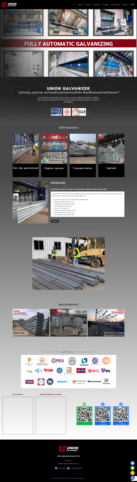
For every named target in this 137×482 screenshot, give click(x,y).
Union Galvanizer (62, 468)
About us (81, 4)
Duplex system (54, 168)
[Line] (132, 468)
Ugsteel (111, 168)
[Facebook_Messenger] (132, 463)
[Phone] (132, 473)
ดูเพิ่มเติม (25, 173)
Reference (97, 4)
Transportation (83, 168)
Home (73, 4)
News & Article (115, 4)
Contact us (125, 4)
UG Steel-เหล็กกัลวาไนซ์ (76, 468)
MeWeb (82, 478)
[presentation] (11, 323)
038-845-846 (62, 464)
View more (55, 221)
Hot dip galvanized (25, 168)
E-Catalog (105, 4)
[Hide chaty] (132, 478)
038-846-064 (71, 464)
